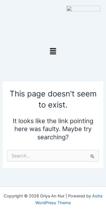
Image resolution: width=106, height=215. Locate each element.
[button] (53, 51)
